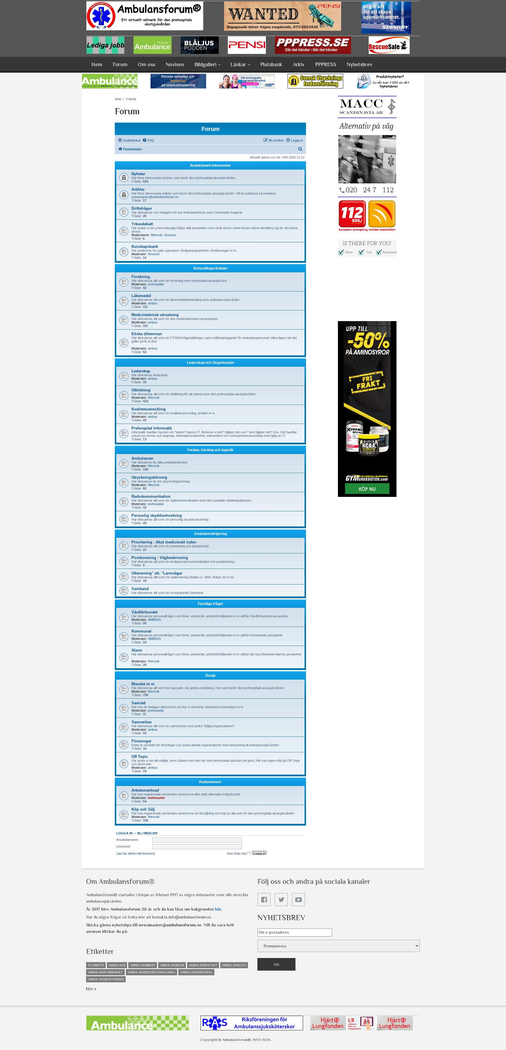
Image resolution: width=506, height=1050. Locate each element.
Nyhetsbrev (359, 64)
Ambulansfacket (203, 965)
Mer (90, 988)
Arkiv (299, 64)
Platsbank (271, 64)
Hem (96, 64)
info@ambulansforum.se (190, 917)
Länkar (238, 64)
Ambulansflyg (234, 965)
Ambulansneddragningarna (151, 972)
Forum (120, 64)
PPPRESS (325, 64)
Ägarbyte (96, 965)
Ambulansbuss (172, 965)
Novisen (175, 64)
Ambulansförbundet (105, 972)
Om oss (146, 64)
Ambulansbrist (142, 965)
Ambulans (117, 965)
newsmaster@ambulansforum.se (170, 925)
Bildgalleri (205, 64)
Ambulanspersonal (196, 972)
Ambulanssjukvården (106, 979)
